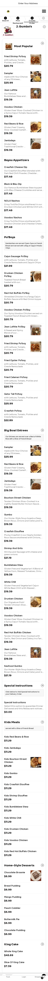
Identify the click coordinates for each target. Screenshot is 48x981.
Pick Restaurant (18, 19)
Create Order (32, 19)
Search (5, 19)
